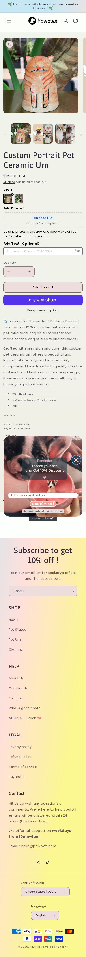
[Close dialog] (76, 460)
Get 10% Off (43, 503)
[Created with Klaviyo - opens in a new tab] (43, 519)
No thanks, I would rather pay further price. (43, 511)
